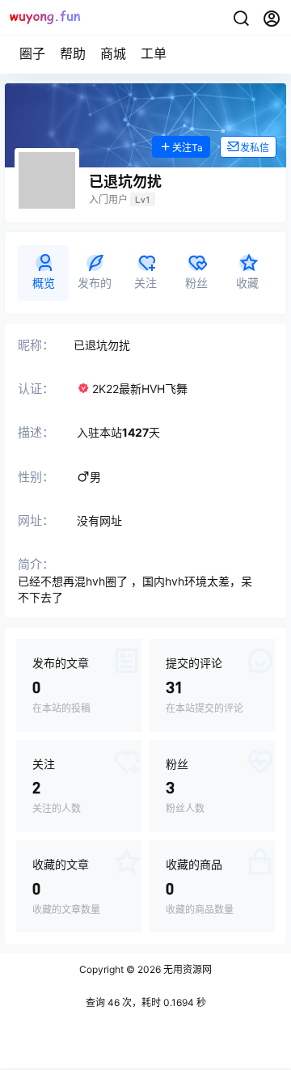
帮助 (73, 53)
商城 (113, 53)
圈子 (32, 53)
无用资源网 (186, 969)
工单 (154, 53)
